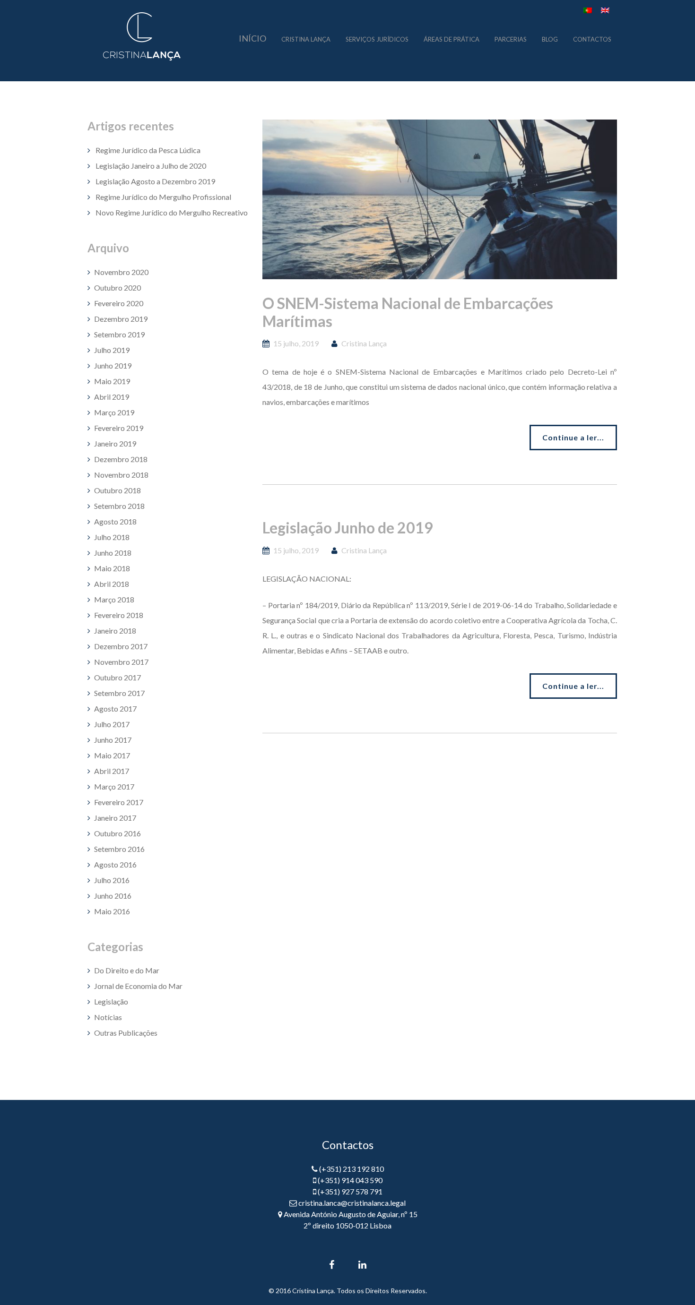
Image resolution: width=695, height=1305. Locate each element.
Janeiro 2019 (115, 443)
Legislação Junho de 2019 (347, 527)
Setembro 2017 (119, 692)
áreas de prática (451, 38)
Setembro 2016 (119, 848)
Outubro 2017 (117, 677)
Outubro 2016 (117, 833)
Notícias (108, 1017)
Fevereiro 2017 (118, 802)
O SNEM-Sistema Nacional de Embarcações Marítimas (407, 312)
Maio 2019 (112, 381)
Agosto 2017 (115, 708)
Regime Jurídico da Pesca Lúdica (148, 150)
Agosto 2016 (115, 864)
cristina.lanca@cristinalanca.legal (352, 1202)
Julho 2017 (112, 724)
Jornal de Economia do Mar (138, 985)
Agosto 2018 (115, 521)
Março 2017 (114, 786)
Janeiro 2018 (115, 630)
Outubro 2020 (117, 287)
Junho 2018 (112, 552)
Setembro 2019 (119, 334)
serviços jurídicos (377, 38)
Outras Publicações (125, 1032)
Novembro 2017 (121, 661)
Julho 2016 (112, 880)
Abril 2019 (111, 396)
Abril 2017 (111, 770)
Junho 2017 (112, 739)
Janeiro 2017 (115, 817)
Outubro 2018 (117, 490)
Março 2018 (114, 599)
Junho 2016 (112, 895)
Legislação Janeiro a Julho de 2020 (151, 165)
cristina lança (305, 38)
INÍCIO (252, 38)
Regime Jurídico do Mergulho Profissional (163, 196)
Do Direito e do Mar (126, 970)
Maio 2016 (112, 911)
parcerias (511, 38)
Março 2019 (114, 412)
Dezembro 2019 (121, 318)
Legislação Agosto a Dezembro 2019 (155, 181)
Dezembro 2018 (121, 459)
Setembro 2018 (119, 505)
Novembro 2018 (121, 474)
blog (550, 38)
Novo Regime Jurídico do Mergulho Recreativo (172, 212)
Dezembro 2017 (121, 646)
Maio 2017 (112, 755)
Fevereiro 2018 (118, 614)
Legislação (111, 1001)
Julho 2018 (112, 536)
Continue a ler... (573, 437)
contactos (592, 38)
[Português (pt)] (587, 9)
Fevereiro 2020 (118, 303)
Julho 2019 (112, 349)
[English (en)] (605, 9)
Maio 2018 (112, 568)
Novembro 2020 (121, 271)
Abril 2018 (111, 583)
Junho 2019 (112, 365)
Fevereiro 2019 (118, 427)
